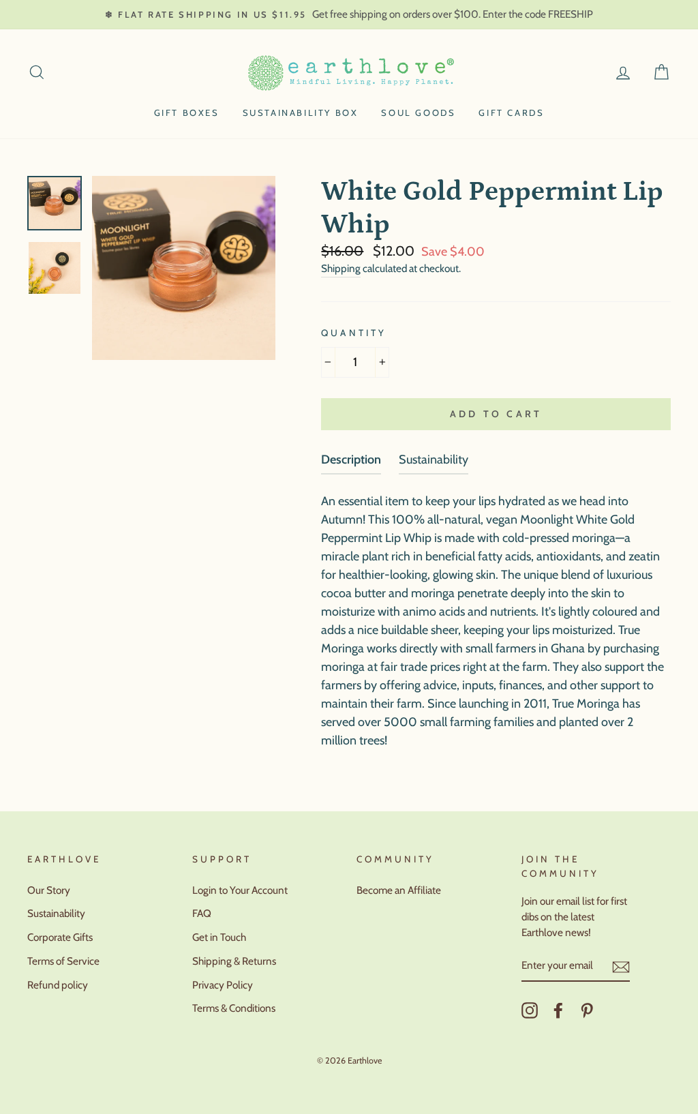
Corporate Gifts (60, 937)
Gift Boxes (186, 112)
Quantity (353, 332)
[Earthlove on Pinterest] (587, 1010)
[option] (349, 14)
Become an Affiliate (398, 890)
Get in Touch (219, 937)
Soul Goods (418, 112)
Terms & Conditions (233, 1008)
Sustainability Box (301, 112)
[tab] (351, 463)
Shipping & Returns (234, 960)
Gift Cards (511, 112)
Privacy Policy (222, 984)
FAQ (201, 913)
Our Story (48, 890)
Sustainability (56, 913)
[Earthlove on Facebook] (558, 1010)
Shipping (341, 268)
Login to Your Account (240, 890)
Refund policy (57, 984)
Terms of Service (63, 960)
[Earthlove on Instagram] (529, 1010)
